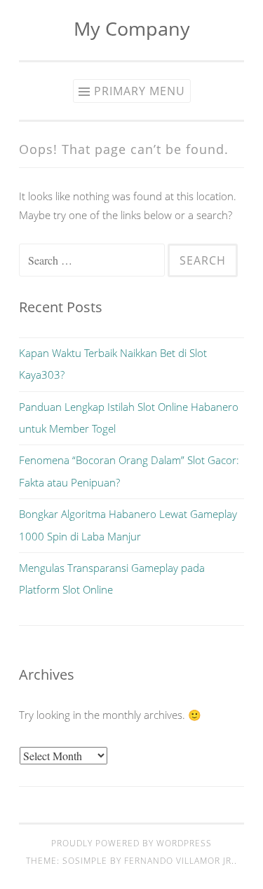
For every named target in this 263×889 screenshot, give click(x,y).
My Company (132, 28)
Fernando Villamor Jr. (179, 861)
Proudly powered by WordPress (131, 843)
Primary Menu (139, 91)
